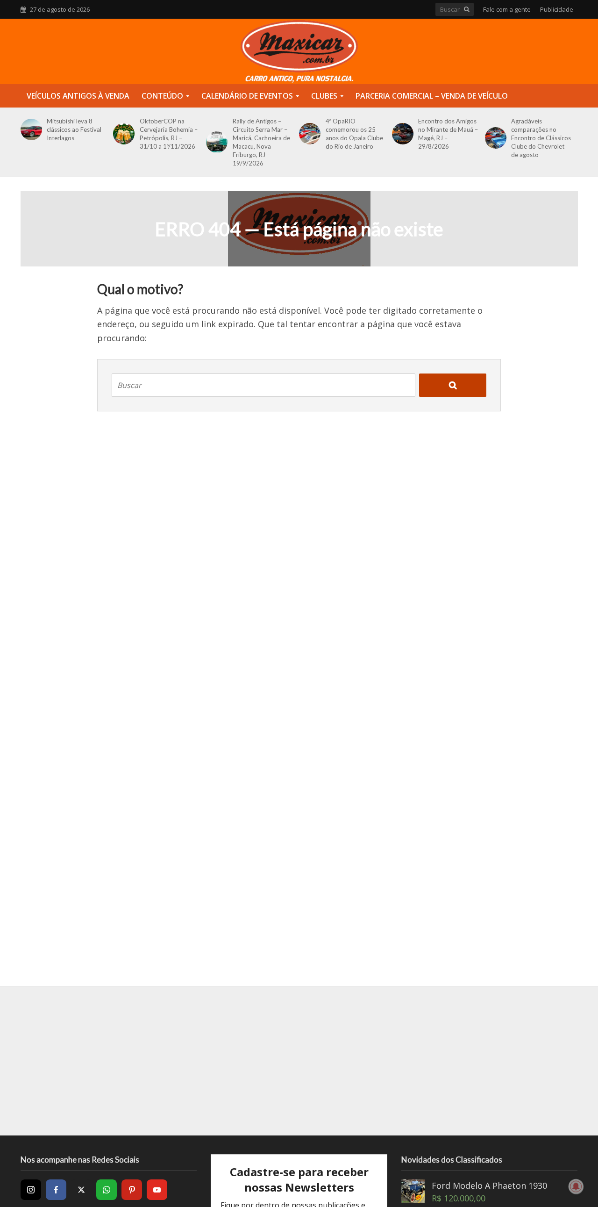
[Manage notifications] (576, 1186)
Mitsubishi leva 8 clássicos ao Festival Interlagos (74, 129)
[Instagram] (31, 1189)
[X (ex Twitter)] (81, 1189)
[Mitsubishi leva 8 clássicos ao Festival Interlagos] (30, 129)
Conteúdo (162, 96)
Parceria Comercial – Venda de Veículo (432, 96)
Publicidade (556, 9)
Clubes (324, 96)
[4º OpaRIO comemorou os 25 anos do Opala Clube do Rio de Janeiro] (308, 133)
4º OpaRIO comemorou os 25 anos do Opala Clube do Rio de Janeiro (354, 133)
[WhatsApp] (106, 1189)
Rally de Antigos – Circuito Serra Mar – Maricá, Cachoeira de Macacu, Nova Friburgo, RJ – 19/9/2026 (261, 142)
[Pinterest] (131, 1189)
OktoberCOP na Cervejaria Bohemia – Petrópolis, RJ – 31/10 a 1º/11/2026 (169, 133)
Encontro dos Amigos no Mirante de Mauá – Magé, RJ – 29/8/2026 (448, 133)
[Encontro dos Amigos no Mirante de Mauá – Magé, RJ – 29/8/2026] (401, 133)
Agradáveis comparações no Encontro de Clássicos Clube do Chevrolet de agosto (541, 137)
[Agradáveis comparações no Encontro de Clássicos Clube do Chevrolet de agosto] (494, 138)
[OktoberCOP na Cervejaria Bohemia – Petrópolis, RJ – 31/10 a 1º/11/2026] (122, 133)
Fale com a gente (507, 9)
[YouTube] (157, 1189)
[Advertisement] (299, 1060)
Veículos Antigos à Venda (78, 96)
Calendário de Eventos (247, 96)
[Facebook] (56, 1189)
